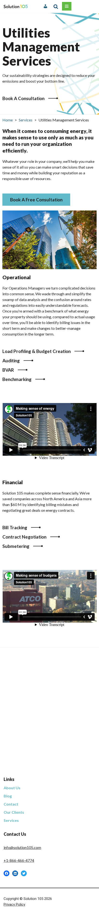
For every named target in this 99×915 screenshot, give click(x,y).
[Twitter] (24, 873)
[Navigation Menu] (66, 6)
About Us (12, 787)
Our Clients (14, 812)
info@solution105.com (22, 847)
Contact (11, 804)
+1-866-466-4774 (19, 860)
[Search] (55, 6)
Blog (8, 796)
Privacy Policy (14, 904)
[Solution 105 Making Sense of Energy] (16, 6)
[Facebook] (6, 873)
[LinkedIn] (15, 873)
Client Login (46, 6)
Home (7, 120)
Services (25, 120)
